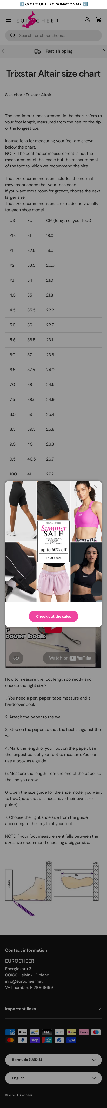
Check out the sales (53, 616)
